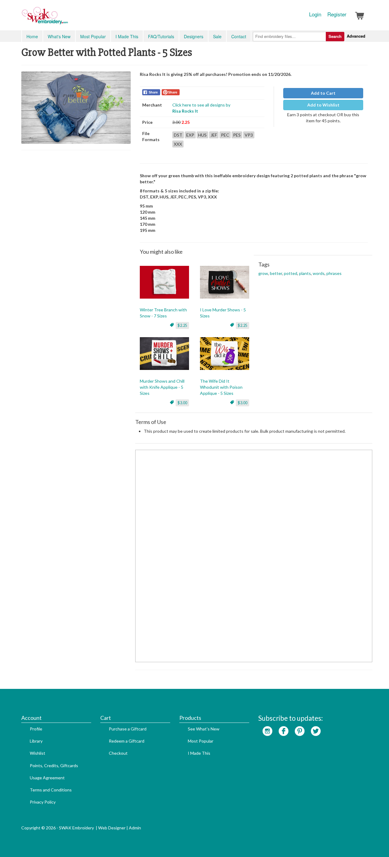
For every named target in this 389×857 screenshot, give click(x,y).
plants (305, 273)
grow (263, 273)
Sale (217, 36)
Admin (135, 827)
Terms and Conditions (51, 789)
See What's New (203, 728)
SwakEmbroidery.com (66, 18)
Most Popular (93, 36)
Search (335, 36)
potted (290, 273)
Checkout (118, 753)
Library (36, 741)
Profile (36, 728)
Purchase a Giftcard (127, 728)
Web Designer (112, 827)
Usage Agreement (47, 777)
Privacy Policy (43, 801)
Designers (193, 36)
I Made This (126, 36)
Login (315, 14)
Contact (238, 36)
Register (336, 14)
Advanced (356, 36)
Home (32, 36)
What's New (59, 36)
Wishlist (37, 753)
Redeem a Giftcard (126, 741)
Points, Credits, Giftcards (54, 765)
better (276, 273)
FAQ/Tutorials (161, 36)
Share (153, 92)
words (319, 273)
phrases (334, 273)
